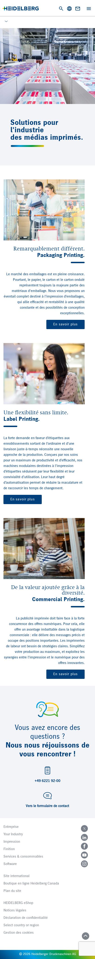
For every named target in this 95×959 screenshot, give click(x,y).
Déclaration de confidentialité (25, 918)
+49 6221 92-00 (47, 781)
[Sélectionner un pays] (69, 8)
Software (10, 864)
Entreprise (11, 827)
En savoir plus (65, 324)
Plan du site (12, 891)
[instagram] (84, 863)
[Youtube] (84, 855)
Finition (9, 849)
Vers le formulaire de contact (47, 806)
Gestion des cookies (18, 933)
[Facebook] (84, 846)
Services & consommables (23, 857)
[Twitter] (84, 828)
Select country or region (21, 925)
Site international (16, 876)
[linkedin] (84, 837)
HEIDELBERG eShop (18, 903)
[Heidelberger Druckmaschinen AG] (21, 8)
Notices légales (14, 910)
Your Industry (13, 834)
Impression (11, 842)
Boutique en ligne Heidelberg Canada (31, 883)
